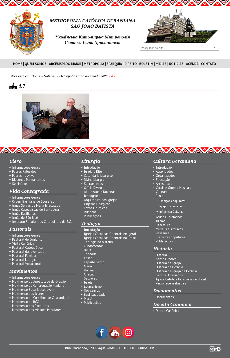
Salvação (90, 278)
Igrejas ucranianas (170, 206)
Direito (130, 64)
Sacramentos (93, 183)
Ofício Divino (93, 188)
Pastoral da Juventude (28, 251)
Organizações (165, 175)
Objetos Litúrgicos (97, 204)
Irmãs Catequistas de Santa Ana (35, 209)
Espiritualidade (95, 294)
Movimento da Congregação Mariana (38, 285)
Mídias (161, 64)
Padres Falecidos (24, 171)
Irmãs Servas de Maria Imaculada (36, 205)
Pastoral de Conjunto (27, 239)
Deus (87, 250)
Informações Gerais (26, 167)
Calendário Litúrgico (98, 175)
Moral (88, 298)
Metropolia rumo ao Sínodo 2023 (83, 76)
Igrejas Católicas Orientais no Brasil (110, 238)
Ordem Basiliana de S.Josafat (33, 201)
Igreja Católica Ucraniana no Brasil (181, 279)
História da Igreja (168, 263)
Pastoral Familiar (24, 255)
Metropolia (94, 64)
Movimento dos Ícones (28, 293)
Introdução (92, 167)
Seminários (20, 183)
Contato (208, 64)
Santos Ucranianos (169, 275)
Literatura (163, 225)
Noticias (176, 64)
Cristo (88, 258)
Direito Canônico (167, 311)
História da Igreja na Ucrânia (176, 271)
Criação (89, 274)
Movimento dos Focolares (30, 306)
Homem (89, 270)
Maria (88, 266)
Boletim (146, 64)
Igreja (88, 282)
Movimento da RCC (25, 302)
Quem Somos (35, 64)
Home (17, 64)
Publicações (92, 216)
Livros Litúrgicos (95, 208)
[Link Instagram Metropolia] (128, 337)
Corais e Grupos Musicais (173, 188)
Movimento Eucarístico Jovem (33, 289)
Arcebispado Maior (65, 64)
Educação (163, 179)
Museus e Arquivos (169, 229)
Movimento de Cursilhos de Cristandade (40, 297)
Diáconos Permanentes (28, 179)
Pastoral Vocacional (26, 264)
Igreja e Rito (93, 171)
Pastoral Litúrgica (25, 259)
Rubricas (90, 212)
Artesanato (164, 183)
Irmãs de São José (25, 217)
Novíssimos (92, 290)
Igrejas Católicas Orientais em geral (110, 234)
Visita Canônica (23, 243)
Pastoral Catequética (27, 247)
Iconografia (92, 196)
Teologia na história (98, 242)
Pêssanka (162, 233)
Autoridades (164, 171)
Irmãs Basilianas (24, 213)
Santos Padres (166, 259)
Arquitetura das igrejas (100, 200)
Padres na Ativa (23, 175)
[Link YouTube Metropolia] (115, 337)
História (161, 255)
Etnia (159, 196)
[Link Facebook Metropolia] (102, 337)
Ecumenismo (93, 286)
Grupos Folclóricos (169, 217)
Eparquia (114, 64)
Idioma (161, 221)
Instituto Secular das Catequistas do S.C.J (42, 221)
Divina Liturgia (94, 179)
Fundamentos (94, 246)
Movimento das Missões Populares (37, 310)
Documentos (165, 297)
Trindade (90, 254)
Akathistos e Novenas (99, 192)
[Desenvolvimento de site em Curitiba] (215, 351)
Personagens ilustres (171, 283)
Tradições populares (172, 201)
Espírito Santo (94, 262)
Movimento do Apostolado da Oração (39, 281)
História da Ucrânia (169, 267)
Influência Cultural (171, 212)
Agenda (192, 64)
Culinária (162, 192)
